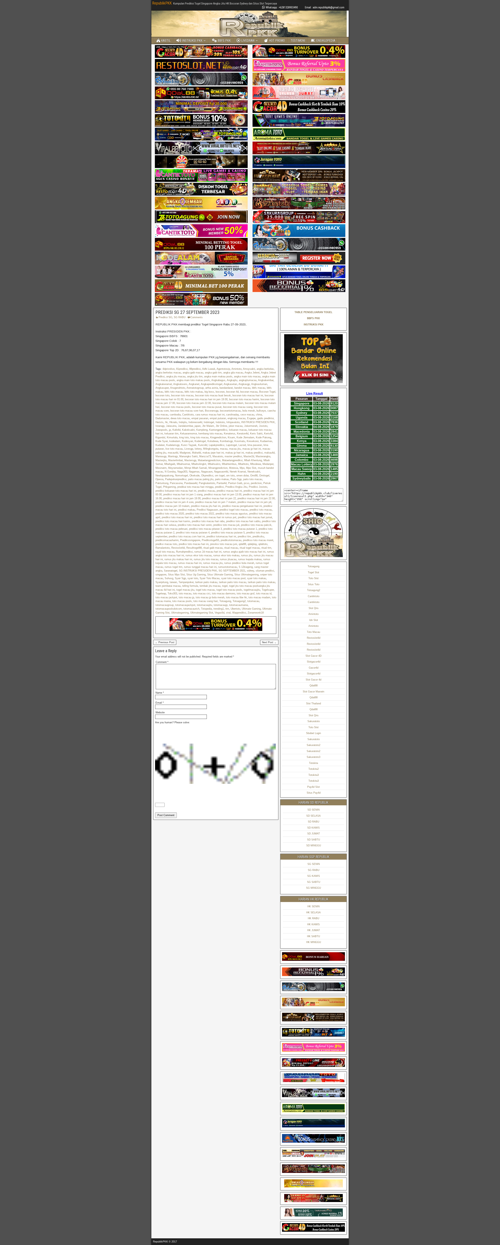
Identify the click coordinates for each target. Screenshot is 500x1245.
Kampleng (202, 429)
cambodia (175, 414)
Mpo (242, 467)
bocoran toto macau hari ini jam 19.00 (206, 399)
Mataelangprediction (209, 460)
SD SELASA (313, 815)
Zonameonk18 (256, 612)
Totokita (313, 763)
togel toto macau (205, 589)
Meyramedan (175, 467)
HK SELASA (313, 912)
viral (228, 612)
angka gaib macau (193, 372)
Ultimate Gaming (251, 608)
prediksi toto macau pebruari (171, 528)
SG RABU (179, 317)
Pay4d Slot (313, 786)
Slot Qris (314, 608)
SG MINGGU (313, 887)
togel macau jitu (185, 589)
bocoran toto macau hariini (244, 399)
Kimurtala (172, 437)
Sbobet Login (313, 733)
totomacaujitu (204, 605)
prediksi (219, 486)
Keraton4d (242, 433)
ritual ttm (266, 547)
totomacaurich (191, 608)
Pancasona (176, 483)
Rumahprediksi (184, 551)
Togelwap (160, 593)
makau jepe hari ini (213, 452)
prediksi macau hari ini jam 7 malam (215, 502)
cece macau (247, 414)
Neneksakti (253, 471)
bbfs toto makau (194, 391)
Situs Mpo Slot (176, 574)
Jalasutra (171, 425)
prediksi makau (186, 509)
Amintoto (236, 368)
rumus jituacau (228, 559)
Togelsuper (268, 589)
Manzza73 (205, 456)
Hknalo (173, 422)
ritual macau (231, 547)
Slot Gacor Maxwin (313, 691)
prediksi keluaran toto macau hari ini (175, 490)
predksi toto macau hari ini (194, 544)
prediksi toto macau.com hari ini (187, 536)
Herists (159, 422)
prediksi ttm (244, 536)
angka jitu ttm (195, 376)
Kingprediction (218, 437)
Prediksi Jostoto (258, 486)
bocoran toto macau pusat (206, 406)
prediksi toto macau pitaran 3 (205, 528)
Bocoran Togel (267, 391)
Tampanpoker (186, 582)
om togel (220, 475)
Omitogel (264, 475)
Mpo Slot (251, 467)
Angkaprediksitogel (211, 384)
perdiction (256, 483)
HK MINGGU (313, 942)
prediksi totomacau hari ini (221, 536)
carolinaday (232, 414)
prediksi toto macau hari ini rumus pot (215, 517)
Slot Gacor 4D (313, 655)
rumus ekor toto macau (199, 555)
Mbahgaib (169, 464)
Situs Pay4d (314, 792)
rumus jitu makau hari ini (178, 559)
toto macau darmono (223, 593)
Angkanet (194, 384)
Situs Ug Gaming (196, 574)
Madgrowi (185, 452)
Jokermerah (250, 425)
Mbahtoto (243, 464)
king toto (184, 437)
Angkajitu (232, 380)
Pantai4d (222, 483)
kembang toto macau (210, 433)
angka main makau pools (218, 376)
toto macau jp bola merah (210, 597)
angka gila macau (233, 372)
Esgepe (251, 418)
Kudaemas (266, 441)
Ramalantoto (162, 547)
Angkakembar (265, 380)
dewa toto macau (180, 418)
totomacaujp (221, 605)
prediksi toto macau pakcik (256, 524)
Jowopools (161, 429)
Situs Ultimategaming (246, 574)
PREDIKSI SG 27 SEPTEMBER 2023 (187, 312)
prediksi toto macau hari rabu (208, 521)
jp (170, 429)
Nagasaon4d (221, 471)
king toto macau (199, 437)
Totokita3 (313, 774)
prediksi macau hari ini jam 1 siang (183, 494)
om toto (230, 475)
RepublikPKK (162, 3)
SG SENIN (313, 864)
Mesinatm (161, 467)
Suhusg (169, 578)
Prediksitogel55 (210, 540)
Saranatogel (170, 570)
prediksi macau (206, 490)
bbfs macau (258, 387)
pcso (246, 483)
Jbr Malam (208, 425)
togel (225, 585)
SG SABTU (313, 882)
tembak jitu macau (210, 585)
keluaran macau (238, 429)
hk (166, 422)
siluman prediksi (265, 570)
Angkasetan (230, 384)
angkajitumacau (248, 380)
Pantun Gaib (235, 483)
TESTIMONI (298, 40)
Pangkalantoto (207, 483)
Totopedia (206, 608)
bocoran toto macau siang (237, 406)
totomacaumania (238, 605)
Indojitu (183, 422)
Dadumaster (162, 418)
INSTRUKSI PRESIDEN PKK (258, 422)
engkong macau (237, 418)
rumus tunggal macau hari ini (200, 566)
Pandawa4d (190, 483)
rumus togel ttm (173, 566)
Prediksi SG (165, 317)
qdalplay (252, 544)
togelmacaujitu (252, 589)
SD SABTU (313, 839)
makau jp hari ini (234, 452)
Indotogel (209, 422)
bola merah (248, 410)
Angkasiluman (259, 384)
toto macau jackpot (166, 597)
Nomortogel (181, 475)
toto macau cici (201, 593)
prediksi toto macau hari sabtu (243, 521)
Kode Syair (161, 441)
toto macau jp (186, 597)
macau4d (173, 452)
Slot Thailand (313, 703)
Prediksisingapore (190, 540)
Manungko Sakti (188, 456)
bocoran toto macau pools (175, 406)
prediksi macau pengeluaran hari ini (242, 506)
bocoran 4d (232, 391)
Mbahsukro (214, 464)
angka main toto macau (247, 376)
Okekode (194, 475)
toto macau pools (182, 601)
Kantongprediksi (218, 429)
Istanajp (159, 425)
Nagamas (194, 471)
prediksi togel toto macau (234, 509)
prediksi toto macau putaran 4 (193, 532)
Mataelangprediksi (232, 460)
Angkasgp (244, 384)
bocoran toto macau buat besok (213, 395)
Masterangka (263, 456)
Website (160, 712)
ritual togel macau (250, 547)
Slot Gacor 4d (313, 679)
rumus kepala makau (250, 559)
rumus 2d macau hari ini (207, 551)
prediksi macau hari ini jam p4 (254, 502)
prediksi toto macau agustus (232, 513)
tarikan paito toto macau (232, 582)
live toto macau (174, 448)
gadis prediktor (265, 418)
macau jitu (235, 448)
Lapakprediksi (216, 445)
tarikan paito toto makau (261, 582)
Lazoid (242, 445)
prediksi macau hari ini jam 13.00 (222, 494)
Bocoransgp (211, 410)
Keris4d (268, 433)
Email (159, 702)
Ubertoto (235, 608)
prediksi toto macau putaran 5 (228, 532)
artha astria (211, 387)
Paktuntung (161, 483)
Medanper (267, 464)
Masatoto (217, 456)
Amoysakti (249, 368)
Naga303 (182, 471)
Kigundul (160, 437)
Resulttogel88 (194, 547)
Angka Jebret (252, 372)
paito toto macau (252, 479)
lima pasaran (254, 445)
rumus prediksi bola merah (239, 563)
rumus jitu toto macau (206, 559)
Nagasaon (206, 471)
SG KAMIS (313, 875)
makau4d (269, 452)
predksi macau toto (166, 544)
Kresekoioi (253, 441)
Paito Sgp (236, 479)
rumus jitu (246, 555)
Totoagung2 (239, 601)
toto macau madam (259, 597)
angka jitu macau (176, 376)
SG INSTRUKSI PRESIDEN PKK (198, 570)
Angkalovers (180, 384)
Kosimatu (239, 441)
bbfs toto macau (174, 391)
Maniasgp (160, 456)
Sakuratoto (313, 721)
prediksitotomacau (231, 540)
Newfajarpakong (164, 475)
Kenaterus (229, 433)
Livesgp (188, 448)
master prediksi (233, 456)
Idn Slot (313, 620)
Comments (196, 317)
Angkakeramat (163, 384)
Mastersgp (190, 460)
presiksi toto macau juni (223, 544)
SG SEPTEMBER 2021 (232, 570)
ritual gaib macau (213, 547)
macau (224, 448)
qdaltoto (262, 544)
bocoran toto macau (182, 395)
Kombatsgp (226, 441)
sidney (250, 570)
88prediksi (195, 368)
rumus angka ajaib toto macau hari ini (244, 551)
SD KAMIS (313, 827)
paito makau (222, 479)
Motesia (233, 467)
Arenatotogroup (195, 387)
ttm (227, 608)
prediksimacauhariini (167, 540)
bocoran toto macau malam (227, 403)
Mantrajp (173, 456)
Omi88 (254, 475)
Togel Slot (313, 572)
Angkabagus (218, 380)
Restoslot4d (178, 547)
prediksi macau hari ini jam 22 (219, 498)
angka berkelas (265, 368)
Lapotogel (231, 445)
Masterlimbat (175, 460)
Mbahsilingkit (198, 464)
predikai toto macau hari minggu (195, 486)
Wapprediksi (239, 612)
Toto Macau (313, 632)
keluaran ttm (171, 433)
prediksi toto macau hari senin (195, 524)
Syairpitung (161, 582)
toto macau (185, 593)
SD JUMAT (313, 833)
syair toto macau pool (233, 578)
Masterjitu (161, 460)
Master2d (249, 456)
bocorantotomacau (230, 410)
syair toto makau (256, 578)
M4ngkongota (210, 448)
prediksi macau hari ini (229, 490)
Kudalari (160, 445)
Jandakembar (185, 425)
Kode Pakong (263, 437)
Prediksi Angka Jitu (236, 486)
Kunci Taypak (188, 445)
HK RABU (313, 918)
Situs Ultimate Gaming (220, 574)
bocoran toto (162, 395)
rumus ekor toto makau (226, 555)
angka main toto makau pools (193, 380)
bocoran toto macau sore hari (186, 410)
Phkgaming (169, 486)
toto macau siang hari (205, 601)
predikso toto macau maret (258, 540)
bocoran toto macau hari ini (247, 395)
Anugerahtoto (177, 387)
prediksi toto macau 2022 (200, 513)
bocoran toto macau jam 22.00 (194, 403)
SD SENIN (313, 809)
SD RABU (313, 821)
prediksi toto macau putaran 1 (240, 528)
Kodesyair (187, 441)
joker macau (236, 425)
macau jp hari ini (251, 448)
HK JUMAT (313, 930)
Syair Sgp (180, 578)
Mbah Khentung (253, 460)
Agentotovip (223, 368)
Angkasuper (162, 387)
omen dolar (242, 475)
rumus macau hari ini (190, 563)
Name (159, 692)
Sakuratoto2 (313, 745)
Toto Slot (313, 578)
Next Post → (269, 642)
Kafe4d (176, 429)
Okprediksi (207, 475)
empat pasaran (199, 418)
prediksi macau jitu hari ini (206, 506)
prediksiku (258, 536)
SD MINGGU (313, 845)
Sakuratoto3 (313, 757)
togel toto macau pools (229, 589)
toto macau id (263, 593)
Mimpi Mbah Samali (195, 467)
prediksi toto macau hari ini (177, 517)
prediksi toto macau (261, 509)
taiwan (173, 582)
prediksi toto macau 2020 (169, 513)
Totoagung (225, 601)
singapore (160, 574)
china (259, 414)
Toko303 (172, 593)
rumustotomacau (227, 566)
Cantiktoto (188, 414)
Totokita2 (313, 768)
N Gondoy (170, 471)
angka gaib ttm (213, 372)
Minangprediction (218, 467)
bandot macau (242, 387)
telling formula (190, 585)
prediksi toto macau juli (226, 524)
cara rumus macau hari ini (210, 414)
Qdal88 (314, 685)
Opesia (159, 479)
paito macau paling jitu (200, 479)
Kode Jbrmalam (245, 437)
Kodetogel (200, 441)
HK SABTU (313, 936)
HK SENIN (313, 906)
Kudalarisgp (172, 445)
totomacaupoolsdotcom (168, 608)
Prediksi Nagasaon (207, 509)
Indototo (220, 422)
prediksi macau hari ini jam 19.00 (182, 498)
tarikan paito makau (206, 582)
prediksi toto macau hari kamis (172, 521)
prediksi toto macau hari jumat (255, 517)
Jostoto (263, 425)
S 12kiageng (246, 566)
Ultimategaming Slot (201, 612)
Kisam (231, 437)
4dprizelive (168, 368)
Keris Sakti (256, 433)
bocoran (220, 391)
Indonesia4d (195, 422)
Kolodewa (212, 441)
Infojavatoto (233, 422)
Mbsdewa (255, 464)
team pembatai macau (168, 585)
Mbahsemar (183, 464)
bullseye (261, 410)
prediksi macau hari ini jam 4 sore (174, 502)
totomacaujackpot (185, 605)
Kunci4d (202, 445)
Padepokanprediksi (176, 479)
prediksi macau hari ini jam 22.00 (256, 498)
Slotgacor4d (313, 661)
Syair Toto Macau (210, 578)
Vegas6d (219, 612)
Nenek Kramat (238, 471)
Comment (162, 662)
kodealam (174, 441)
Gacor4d (313, 667)
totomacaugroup (164, 605)
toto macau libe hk (236, 597)
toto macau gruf (245, 593)
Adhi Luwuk (208, 368)
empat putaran (218, 418)
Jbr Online (221, 425)
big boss (209, 391)
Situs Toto (313, 584)
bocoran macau (249, 391)
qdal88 (242, 544)
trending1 (218, 608)
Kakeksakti (188, 429)
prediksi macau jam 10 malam (172, 506)
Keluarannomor (188, 433)
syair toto (193, 578)
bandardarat (226, 387)
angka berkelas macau (168, 372)
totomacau (253, 601)
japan (198, 425)
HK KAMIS (313, 924)
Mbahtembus (229, 464)
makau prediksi (254, 452)
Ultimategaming (180, 612)
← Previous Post (164, 642)
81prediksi (182, 368)
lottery (198, 448)
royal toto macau (164, 551)
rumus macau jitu (213, 563)
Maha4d (196, 452)
